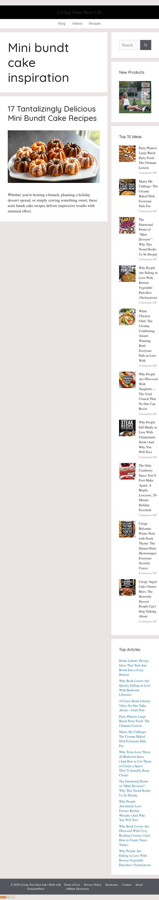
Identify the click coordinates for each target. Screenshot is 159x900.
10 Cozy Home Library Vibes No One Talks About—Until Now (134, 705)
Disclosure (111, 884)
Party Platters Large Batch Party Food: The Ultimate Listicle (148, 158)
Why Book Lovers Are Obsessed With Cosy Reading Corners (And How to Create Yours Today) (134, 835)
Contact (126, 884)
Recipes (95, 23)
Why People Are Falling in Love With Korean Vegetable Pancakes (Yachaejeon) (148, 283)
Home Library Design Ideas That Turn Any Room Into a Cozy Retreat (134, 667)
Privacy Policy (92, 884)
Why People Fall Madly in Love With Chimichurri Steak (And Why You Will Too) (148, 437)
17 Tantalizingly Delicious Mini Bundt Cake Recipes (52, 113)
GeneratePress (35, 888)
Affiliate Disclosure (77, 888)
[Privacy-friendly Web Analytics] (8, 897)
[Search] (145, 45)
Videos (77, 23)
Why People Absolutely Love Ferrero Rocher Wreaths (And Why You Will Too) (132, 810)
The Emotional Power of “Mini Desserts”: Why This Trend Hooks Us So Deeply (135, 788)
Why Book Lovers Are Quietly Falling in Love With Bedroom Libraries (134, 687)
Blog (62, 23)
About (139, 884)
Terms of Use (72, 884)
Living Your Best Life (79, 12)
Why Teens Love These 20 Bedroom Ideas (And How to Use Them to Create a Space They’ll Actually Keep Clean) (135, 763)
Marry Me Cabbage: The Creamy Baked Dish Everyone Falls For (133, 739)
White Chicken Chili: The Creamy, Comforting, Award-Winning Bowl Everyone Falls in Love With (147, 336)
